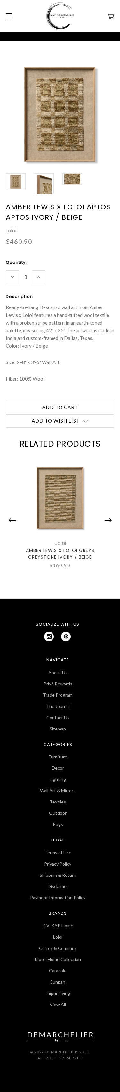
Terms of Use (57, 852)
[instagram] (49, 636)
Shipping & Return (58, 875)
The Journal (58, 706)
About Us (58, 672)
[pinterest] (66, 636)
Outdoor (58, 813)
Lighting (58, 779)
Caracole (58, 970)
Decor (58, 768)
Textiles (58, 801)
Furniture (58, 756)
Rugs (58, 824)
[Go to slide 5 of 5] (13, 520)
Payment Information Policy (57, 897)
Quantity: (16, 262)
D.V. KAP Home (58, 925)
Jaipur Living (58, 993)
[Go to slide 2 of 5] (106, 520)
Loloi (57, 937)
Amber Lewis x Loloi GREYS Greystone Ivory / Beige (60, 553)
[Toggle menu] (8, 16)
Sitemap (58, 728)
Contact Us (57, 717)
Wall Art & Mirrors (58, 790)
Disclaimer (58, 886)
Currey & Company (58, 948)
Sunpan (57, 982)
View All (58, 1004)
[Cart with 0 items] (110, 16)
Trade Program (58, 695)
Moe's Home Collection (58, 959)
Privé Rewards (58, 683)
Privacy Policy (57, 864)
